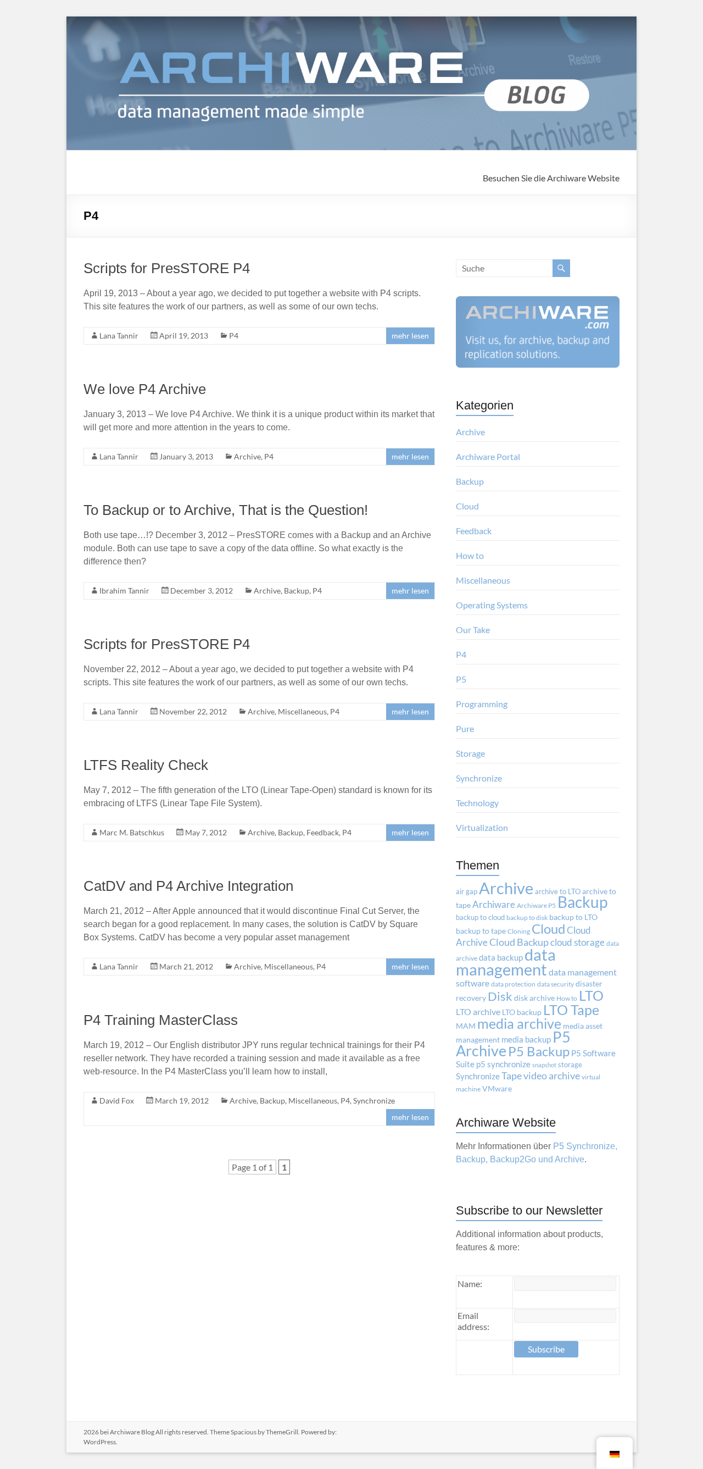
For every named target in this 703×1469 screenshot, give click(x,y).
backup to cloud (480, 917)
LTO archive (478, 1011)
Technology (477, 802)
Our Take (473, 629)
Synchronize (374, 1100)
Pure (465, 728)
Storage (470, 753)
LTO (591, 995)
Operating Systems (492, 605)
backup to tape (481, 931)
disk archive (534, 998)
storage (570, 1064)
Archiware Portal (488, 456)
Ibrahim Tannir (124, 590)
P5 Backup (539, 1051)
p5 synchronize (503, 1064)
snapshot (544, 1064)
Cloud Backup (519, 942)
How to (470, 555)
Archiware (493, 904)
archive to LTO (558, 891)
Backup (296, 590)
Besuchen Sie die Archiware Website (551, 178)
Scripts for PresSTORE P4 (166, 268)
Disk (500, 996)
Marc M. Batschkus (131, 832)
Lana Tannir (118, 335)
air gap (466, 891)
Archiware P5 (536, 905)
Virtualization (482, 827)
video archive (551, 1076)
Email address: (473, 1321)
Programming (481, 704)
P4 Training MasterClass (160, 1020)
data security (555, 984)
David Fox (116, 1100)
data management (506, 962)
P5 (461, 679)
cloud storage (577, 942)
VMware (497, 1088)
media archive (519, 1023)
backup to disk (527, 917)
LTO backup (522, 1012)
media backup (526, 1039)
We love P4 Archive (144, 389)
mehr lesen (410, 335)
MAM (466, 1026)
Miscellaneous (302, 711)
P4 (233, 335)
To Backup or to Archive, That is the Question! (225, 510)
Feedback (322, 832)
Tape (511, 1076)
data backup (501, 957)
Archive (247, 456)
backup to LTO (573, 917)
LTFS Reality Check (145, 765)
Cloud (467, 506)
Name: (469, 1283)
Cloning (518, 931)
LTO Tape (571, 1009)
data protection (513, 984)
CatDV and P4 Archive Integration (188, 886)
